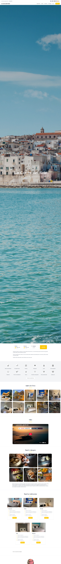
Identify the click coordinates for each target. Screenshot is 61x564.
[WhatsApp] (52, 1)
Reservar (57, 3)
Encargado (49, 3)
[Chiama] (51, 1)
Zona (53, 3)
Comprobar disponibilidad (43, 347)
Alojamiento (38, 3)
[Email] (54, 1)
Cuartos (42, 3)
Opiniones (45, 3)
